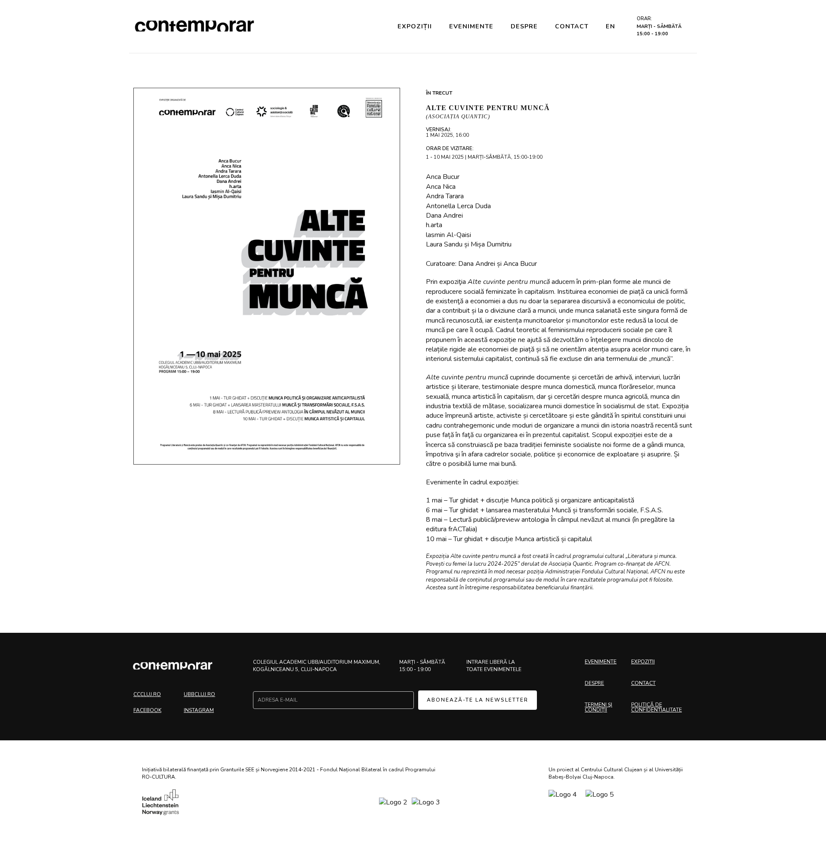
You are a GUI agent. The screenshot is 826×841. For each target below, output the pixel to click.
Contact (572, 26)
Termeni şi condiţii (598, 707)
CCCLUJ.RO (147, 694)
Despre (524, 26)
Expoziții (415, 26)
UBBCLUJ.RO (199, 694)
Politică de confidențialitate (656, 707)
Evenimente (471, 26)
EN (610, 26)
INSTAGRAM (199, 710)
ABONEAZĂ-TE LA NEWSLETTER (477, 699)
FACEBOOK (147, 710)
